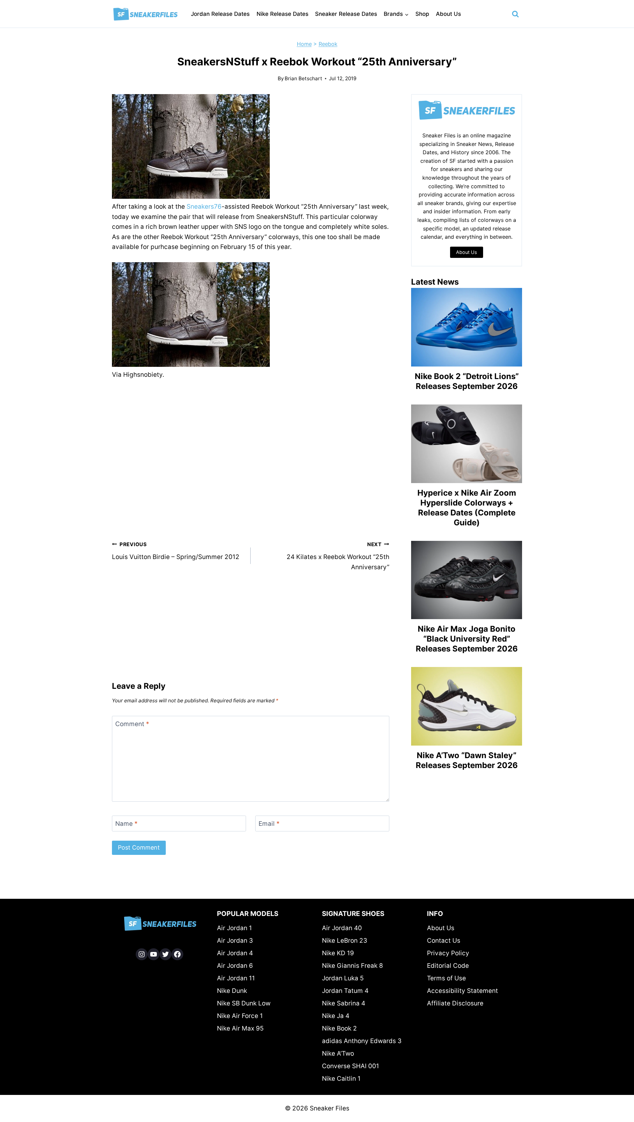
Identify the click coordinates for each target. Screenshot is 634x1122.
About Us (448, 14)
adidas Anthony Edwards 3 (362, 1041)
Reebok (328, 44)
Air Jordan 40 (342, 928)
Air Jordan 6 (235, 965)
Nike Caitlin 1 (341, 1078)
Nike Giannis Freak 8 (352, 965)
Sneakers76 (204, 206)
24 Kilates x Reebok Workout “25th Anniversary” (338, 556)
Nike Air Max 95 (240, 1028)
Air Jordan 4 (235, 953)
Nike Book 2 (339, 1028)
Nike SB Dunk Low (243, 1003)
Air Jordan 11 (236, 978)
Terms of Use (446, 978)
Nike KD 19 (338, 953)
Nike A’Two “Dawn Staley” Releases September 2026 (467, 760)
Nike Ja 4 (335, 1016)
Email (269, 823)
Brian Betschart (303, 78)
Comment (132, 723)
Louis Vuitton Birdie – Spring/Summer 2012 (175, 551)
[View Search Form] (515, 14)
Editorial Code (448, 965)
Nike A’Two (338, 1053)
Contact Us (443, 940)
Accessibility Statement (462, 991)
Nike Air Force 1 (240, 1016)
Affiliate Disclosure (455, 1003)
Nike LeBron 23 (344, 940)
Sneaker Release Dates (346, 14)
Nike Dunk (232, 991)
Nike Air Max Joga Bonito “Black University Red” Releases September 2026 (467, 638)
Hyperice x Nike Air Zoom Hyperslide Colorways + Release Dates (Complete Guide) (466, 507)
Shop (422, 14)
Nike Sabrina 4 (343, 1003)
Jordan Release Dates (220, 14)
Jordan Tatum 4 (345, 991)
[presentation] (466, 327)
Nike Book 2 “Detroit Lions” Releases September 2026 (467, 381)
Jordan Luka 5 (343, 978)
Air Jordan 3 (235, 940)
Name (126, 823)
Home (304, 44)
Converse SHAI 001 (350, 1066)
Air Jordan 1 (234, 928)
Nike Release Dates (282, 14)
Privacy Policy (448, 953)
